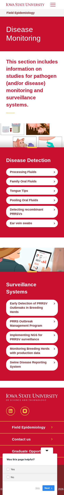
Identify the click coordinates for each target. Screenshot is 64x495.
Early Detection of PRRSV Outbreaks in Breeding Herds (28, 308)
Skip (37, 488)
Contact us (21, 439)
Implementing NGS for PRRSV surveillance (26, 337)
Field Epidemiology (20, 13)
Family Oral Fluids (23, 181)
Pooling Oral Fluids (24, 200)
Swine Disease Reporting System (28, 364)
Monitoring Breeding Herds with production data (29, 351)
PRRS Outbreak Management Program (26, 323)
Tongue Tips (19, 190)
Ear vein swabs (21, 223)
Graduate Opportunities (32, 451)
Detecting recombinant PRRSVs (26, 212)
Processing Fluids (23, 172)
